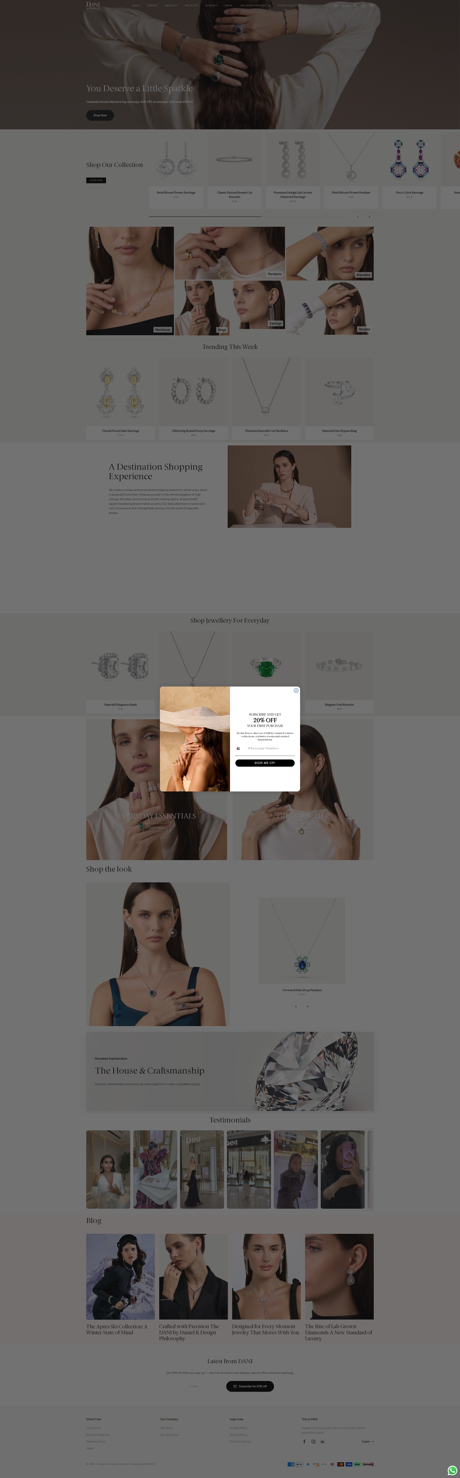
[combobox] (240, 748)
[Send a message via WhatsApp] (452, 1470)
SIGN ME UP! (265, 763)
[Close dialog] (296, 690)
